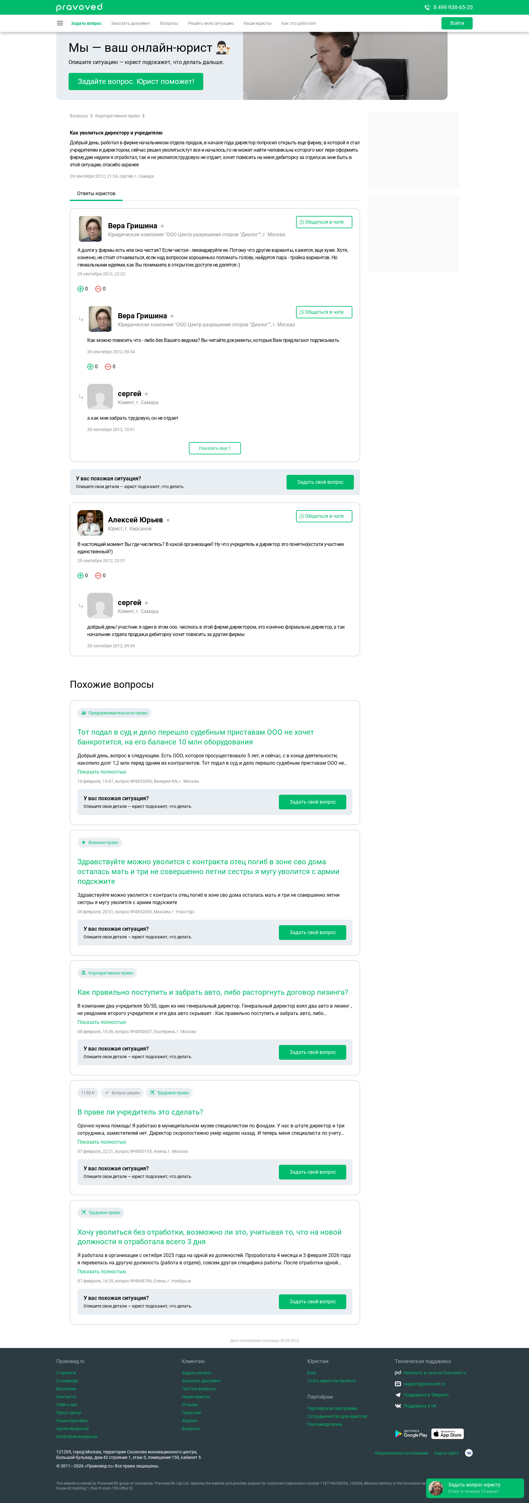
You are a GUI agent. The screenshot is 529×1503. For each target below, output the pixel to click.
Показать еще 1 (215, 448)
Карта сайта (446, 1453)
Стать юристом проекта (331, 1380)
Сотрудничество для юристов (337, 1416)
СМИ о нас (66, 1404)
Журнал (190, 1420)
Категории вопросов (76, 1436)
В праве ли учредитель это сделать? (140, 1112)
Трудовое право (173, 1092)
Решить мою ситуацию (211, 23)
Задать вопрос (86, 23)
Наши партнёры (72, 1420)
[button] (475, 1488)
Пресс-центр (68, 1412)
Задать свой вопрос (320, 482)
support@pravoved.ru (424, 1383)
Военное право (103, 842)
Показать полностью (101, 772)
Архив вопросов (72, 1428)
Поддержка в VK (420, 1405)
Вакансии (66, 1388)
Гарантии (191, 1412)
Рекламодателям (324, 1424)
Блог (312, 1372)
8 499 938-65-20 (453, 7)
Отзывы (190, 1404)
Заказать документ (130, 23)
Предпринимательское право (118, 712)
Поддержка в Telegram (425, 1394)
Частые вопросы (199, 1388)
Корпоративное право (117, 115)
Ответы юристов (96, 193)
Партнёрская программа (332, 1408)
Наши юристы (257, 23)
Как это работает (298, 23)
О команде (67, 1380)
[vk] (469, 1453)
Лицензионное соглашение (401, 1453)
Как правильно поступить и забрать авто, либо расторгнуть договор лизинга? (212, 992)
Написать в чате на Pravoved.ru (434, 1372)
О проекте (66, 1372)
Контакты (66, 1396)
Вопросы (169, 23)
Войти (457, 23)
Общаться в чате (324, 222)
